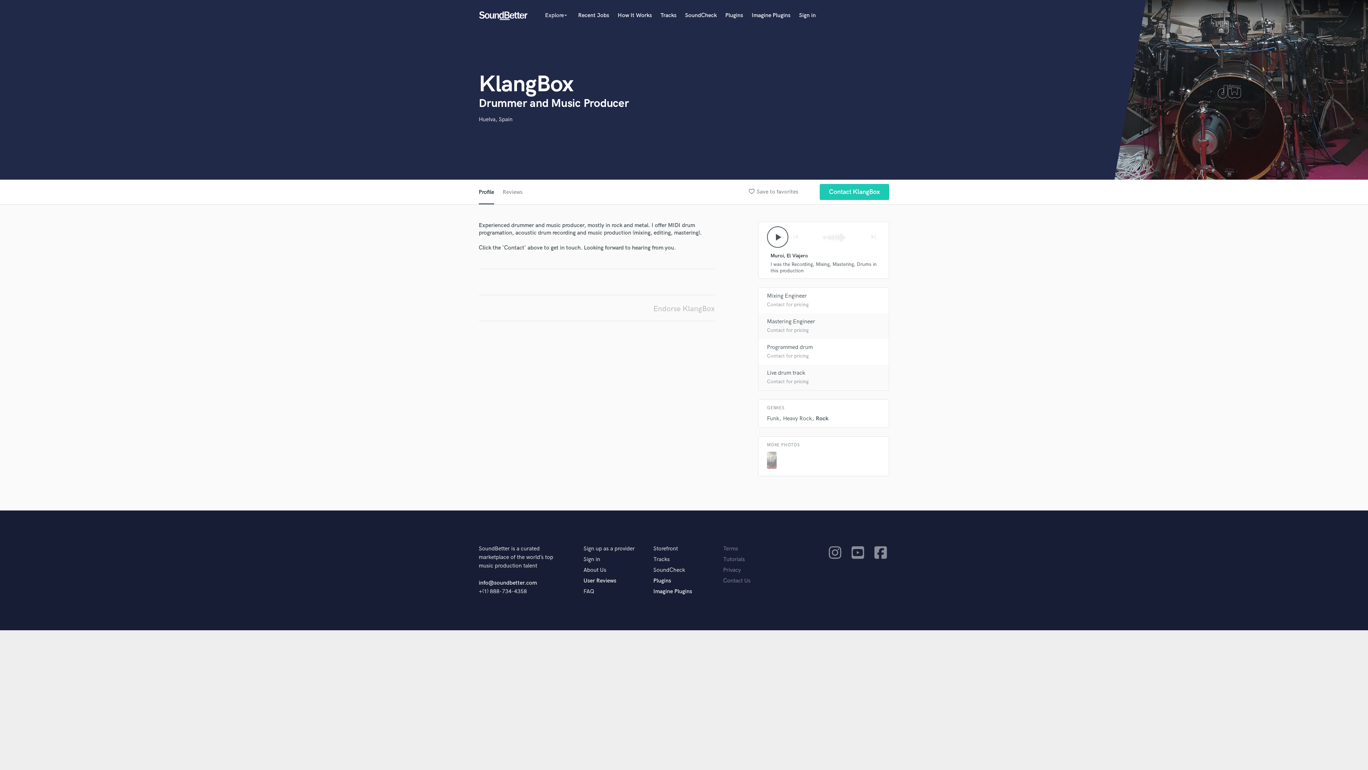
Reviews (513, 192)
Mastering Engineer (791, 321)
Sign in (807, 15)
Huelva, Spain (496, 119)
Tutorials (734, 559)
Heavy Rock (797, 418)
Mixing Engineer (787, 296)
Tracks (668, 15)
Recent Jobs (593, 15)
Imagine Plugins (771, 15)
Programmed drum (790, 347)
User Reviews (600, 581)
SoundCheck (701, 15)
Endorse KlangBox (684, 308)
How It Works (635, 15)
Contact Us (737, 581)
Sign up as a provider (609, 548)
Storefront (665, 548)
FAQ (589, 591)
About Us (595, 570)
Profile (486, 192)
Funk (773, 418)
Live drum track (786, 373)
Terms (730, 548)
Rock (822, 418)
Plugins (734, 15)
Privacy (732, 570)
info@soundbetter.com (508, 583)
